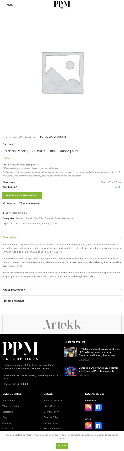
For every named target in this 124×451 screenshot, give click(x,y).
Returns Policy (51, 417)
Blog (4, 417)
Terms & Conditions (54, 400)
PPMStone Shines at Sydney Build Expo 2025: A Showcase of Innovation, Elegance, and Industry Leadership (99, 352)
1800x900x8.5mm (30, 223)
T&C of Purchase (52, 428)
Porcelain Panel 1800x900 (53, 137)
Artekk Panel (8, 400)
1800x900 (14, 223)
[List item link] (31, 377)
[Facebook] (98, 407)
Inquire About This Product (22, 195)
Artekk (118, 187)
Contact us (7, 428)
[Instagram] (88, 407)
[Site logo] (62, 4)
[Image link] (20, 351)
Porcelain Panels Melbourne (24, 137)
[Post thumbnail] (70, 354)
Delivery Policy (51, 411)
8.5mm (45, 223)
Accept (62, 446)
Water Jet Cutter (10, 406)
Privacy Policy (51, 423)
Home (5, 137)
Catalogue (7, 411)
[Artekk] (62, 324)
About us (6, 423)
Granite (54, 223)
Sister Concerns (52, 406)
